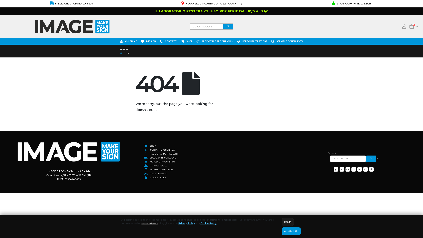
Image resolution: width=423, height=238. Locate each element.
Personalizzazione (254, 41)
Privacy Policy (186, 223)
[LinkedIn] (359, 169)
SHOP (189, 41)
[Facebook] (336, 169)
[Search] (228, 26)
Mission (151, 41)
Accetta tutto (291, 231)
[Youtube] (348, 169)
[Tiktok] (371, 169)
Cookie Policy (208, 223)
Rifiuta (287, 221)
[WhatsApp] (365, 169)
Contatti (171, 41)
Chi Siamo (131, 41)
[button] (333, 153)
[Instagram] (353, 169)
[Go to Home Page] (121, 53)
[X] (342, 169)
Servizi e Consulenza (290, 41)
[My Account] (404, 26)
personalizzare (149, 223)
